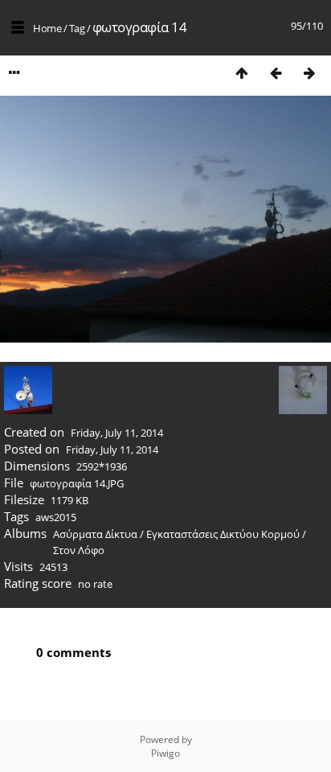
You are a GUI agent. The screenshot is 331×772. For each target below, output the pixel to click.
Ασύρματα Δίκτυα (95, 534)
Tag (77, 28)
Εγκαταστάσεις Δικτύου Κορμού (223, 534)
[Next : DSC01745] (309, 73)
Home (47, 28)
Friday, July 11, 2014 (117, 432)
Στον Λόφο (78, 550)
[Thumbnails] (242, 73)
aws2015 (55, 517)
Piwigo (165, 753)
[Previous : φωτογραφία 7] (275, 73)
